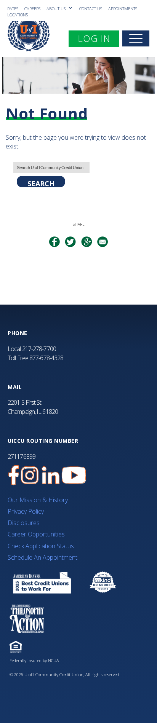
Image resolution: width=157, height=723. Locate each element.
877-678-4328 (46, 358)
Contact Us (90, 8)
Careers (32, 8)
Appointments (122, 8)
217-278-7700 (39, 349)
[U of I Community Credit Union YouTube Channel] (74, 475)
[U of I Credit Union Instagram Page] (30, 475)
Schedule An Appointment (42, 557)
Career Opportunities (36, 534)
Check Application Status (41, 546)
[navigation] (135, 38)
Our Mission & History (38, 500)
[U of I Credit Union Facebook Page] (14, 475)
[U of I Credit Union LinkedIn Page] (51, 475)
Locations (17, 15)
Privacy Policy (26, 511)
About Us (56, 8)
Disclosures (24, 523)
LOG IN (98, 38)
